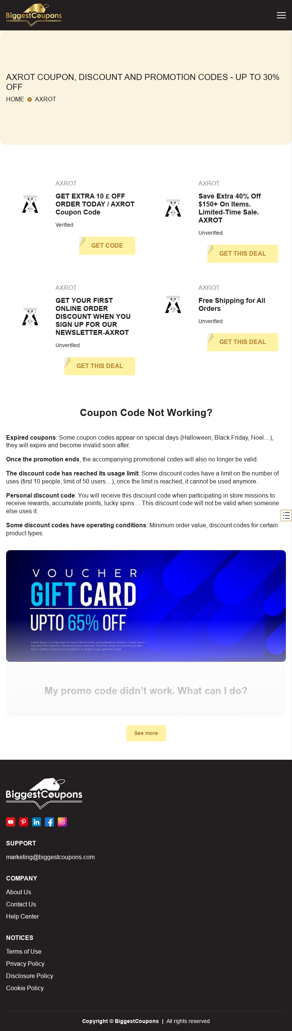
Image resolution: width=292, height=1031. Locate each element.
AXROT (66, 183)
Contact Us (21, 904)
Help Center (22, 916)
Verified (64, 225)
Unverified (210, 233)
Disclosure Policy (29, 976)
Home (15, 99)
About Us (18, 892)
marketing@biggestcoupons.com (50, 857)
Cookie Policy (25, 988)
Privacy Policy (25, 964)
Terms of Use (23, 951)
